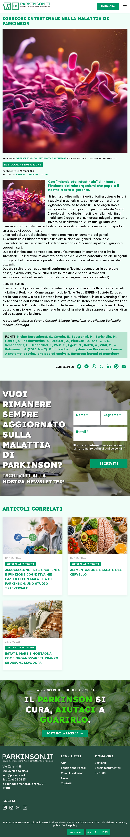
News (64, 778)
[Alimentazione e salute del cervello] (97, 535)
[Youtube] (18, 808)
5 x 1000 (100, 773)
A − (96, 832)
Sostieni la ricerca (62, 733)
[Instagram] (11, 808)
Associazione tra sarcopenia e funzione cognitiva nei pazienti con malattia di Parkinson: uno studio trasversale (32, 579)
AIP (63, 762)
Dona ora (108, 6)
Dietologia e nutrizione (22, 164)
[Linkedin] (25, 808)
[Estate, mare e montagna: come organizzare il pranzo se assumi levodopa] (32, 619)
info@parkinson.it (14, 775)
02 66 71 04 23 (16, 779)
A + (89, 832)
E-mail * (82, 432)
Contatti (66, 783)
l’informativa (97, 445)
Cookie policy (69, 825)
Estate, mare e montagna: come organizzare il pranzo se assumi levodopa (31, 658)
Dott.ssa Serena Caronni (32, 174)
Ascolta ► (75, 832)
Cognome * (112, 415)
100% (105, 832)
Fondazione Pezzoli (73, 768)
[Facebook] (5, 808)
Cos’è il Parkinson (72, 773)
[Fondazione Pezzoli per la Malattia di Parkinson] (36, 5)
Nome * (82, 415)
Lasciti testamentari (108, 768)
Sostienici (101, 762)
